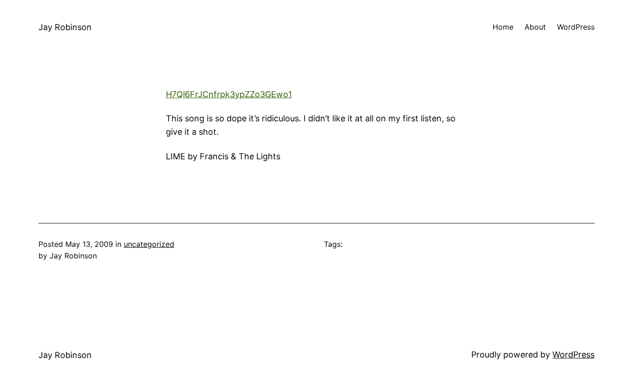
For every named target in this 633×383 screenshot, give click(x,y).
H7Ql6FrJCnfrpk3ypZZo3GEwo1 (229, 94)
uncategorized (149, 244)
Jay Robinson (65, 27)
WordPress (573, 354)
